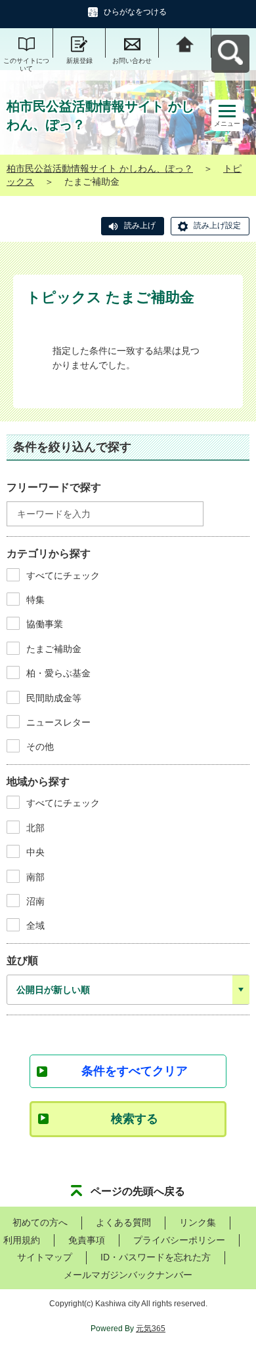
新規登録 (79, 60)
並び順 (22, 960)
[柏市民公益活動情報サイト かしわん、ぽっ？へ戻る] (185, 42)
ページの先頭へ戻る (138, 1191)
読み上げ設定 (217, 225)
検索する (134, 1118)
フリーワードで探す (54, 487)
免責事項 (86, 1240)
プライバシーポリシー (179, 1240)
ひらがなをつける (135, 11)
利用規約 (21, 1240)
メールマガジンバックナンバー (128, 1275)
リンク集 (197, 1222)
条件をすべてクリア (134, 1071)
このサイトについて (26, 64)
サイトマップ (44, 1257)
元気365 (150, 1328)
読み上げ (140, 225)
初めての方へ (40, 1222)
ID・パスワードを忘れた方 (155, 1257)
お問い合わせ (132, 60)
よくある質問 (123, 1222)
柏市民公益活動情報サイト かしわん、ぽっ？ (100, 168)
